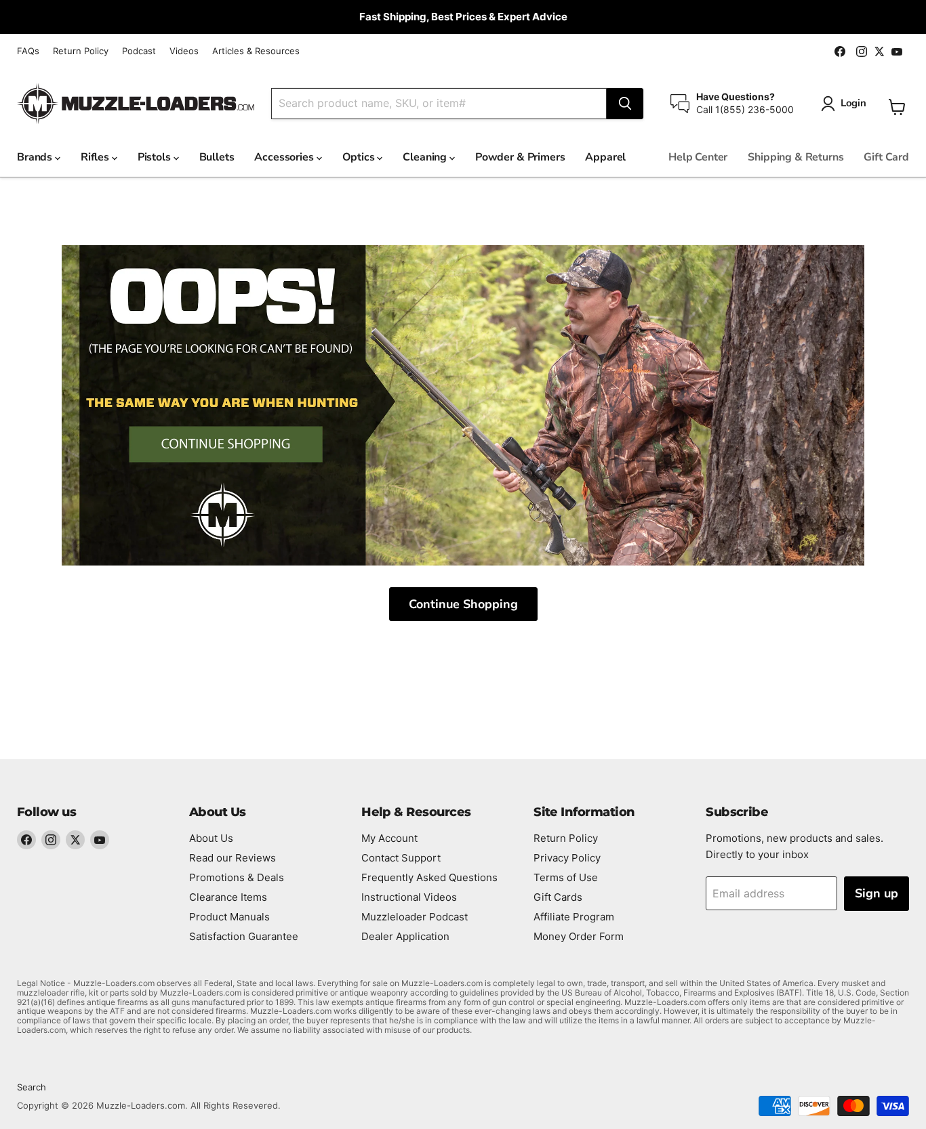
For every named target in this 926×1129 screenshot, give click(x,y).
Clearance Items (228, 897)
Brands (36, 157)
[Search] (625, 103)
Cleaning (426, 157)
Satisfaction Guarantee (243, 936)
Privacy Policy (567, 857)
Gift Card (886, 157)
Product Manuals (229, 916)
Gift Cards (558, 897)
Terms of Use (566, 877)
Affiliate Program (574, 916)
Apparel (605, 157)
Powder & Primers (520, 157)
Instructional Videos (409, 897)
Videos (184, 51)
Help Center (697, 157)
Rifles (96, 157)
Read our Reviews (232, 857)
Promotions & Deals (236, 877)
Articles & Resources (256, 51)
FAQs (28, 51)
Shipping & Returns (795, 157)
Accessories (285, 157)
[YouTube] (99, 839)
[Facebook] (26, 839)
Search (31, 1087)
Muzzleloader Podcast (414, 916)
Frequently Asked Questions (429, 877)
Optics (360, 157)
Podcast (139, 51)
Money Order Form (579, 936)
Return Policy (80, 51)
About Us (211, 838)
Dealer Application (405, 936)
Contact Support (401, 857)
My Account (389, 838)
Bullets (217, 157)
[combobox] (439, 103)
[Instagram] (50, 839)
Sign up (876, 893)
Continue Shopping (463, 604)
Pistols (156, 157)
